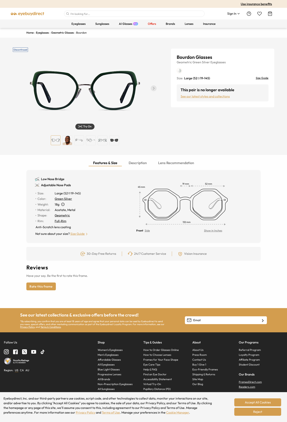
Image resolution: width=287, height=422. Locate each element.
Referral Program (250, 350)
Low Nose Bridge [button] (52, 179)
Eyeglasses (218, 62)
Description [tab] (138, 163)
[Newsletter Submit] (263, 320)
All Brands (104, 379)
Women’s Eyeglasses (110, 350)
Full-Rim (60, 221)
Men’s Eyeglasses (108, 355)
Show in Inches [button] (213, 230)
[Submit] (67, 13)
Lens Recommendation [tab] (176, 163)
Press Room (199, 355)
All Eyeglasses (106, 364)
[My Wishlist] (259, 14)
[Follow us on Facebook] (15, 352)
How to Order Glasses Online (161, 350)
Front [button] (139, 230)
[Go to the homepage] (27, 14)
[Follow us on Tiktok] (42, 352)
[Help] (249, 14)
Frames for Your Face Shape (160, 359)
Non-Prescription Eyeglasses (115, 384)
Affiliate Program (249, 359)
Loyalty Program (249, 355)
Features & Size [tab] (105, 163)
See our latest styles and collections (205, 96)
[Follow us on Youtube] (33, 351)
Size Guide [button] (77, 234)
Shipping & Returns (203, 374)
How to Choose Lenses (157, 355)
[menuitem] (78, 24)
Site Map (197, 379)
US (16, 370)
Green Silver (201, 62)
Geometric (184, 62)
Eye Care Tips (151, 364)
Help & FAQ (150, 369)
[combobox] (134, 14)
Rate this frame (41, 286)
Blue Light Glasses (109, 369)
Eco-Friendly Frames (205, 369)
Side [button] (147, 230)
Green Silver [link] (63, 199)
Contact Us (199, 359)
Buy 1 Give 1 (199, 364)
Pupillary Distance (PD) (157, 389)
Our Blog (197, 384)
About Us (197, 350)
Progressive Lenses (109, 374)
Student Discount (249, 364)
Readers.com (247, 387)
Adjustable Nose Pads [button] (56, 185)
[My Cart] (270, 14)
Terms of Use (111, 412)
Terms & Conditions (50, 326)
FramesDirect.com (250, 382)
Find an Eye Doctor (155, 374)
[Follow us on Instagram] (6, 351)
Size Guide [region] (262, 78)
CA (22, 370)
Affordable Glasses (109, 359)
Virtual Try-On (152, 384)
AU (27, 370)
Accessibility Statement (157, 379)
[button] (153, 88)
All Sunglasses (106, 389)
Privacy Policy (27, 326)
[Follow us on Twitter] (24, 351)
